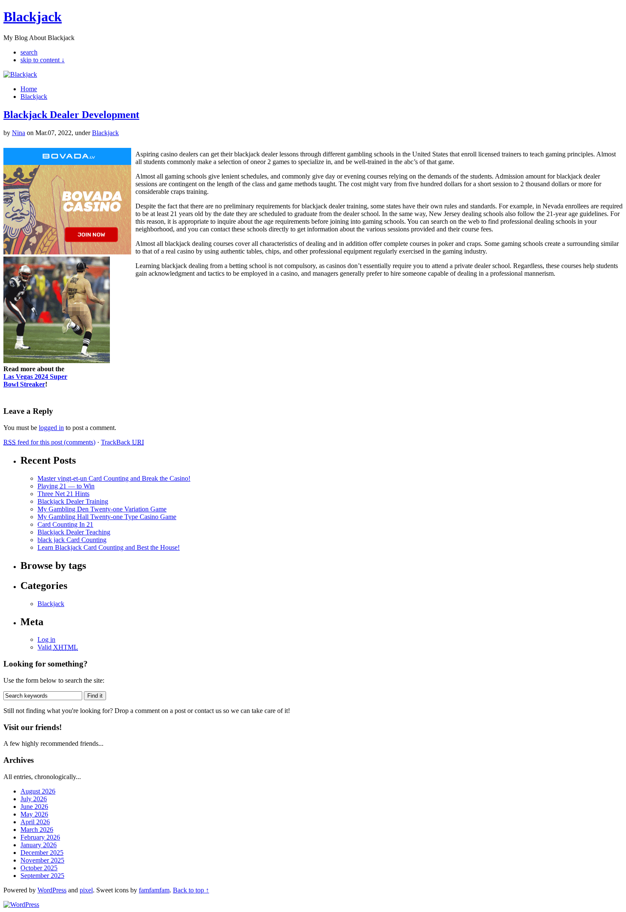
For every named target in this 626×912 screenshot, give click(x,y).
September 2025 (42, 875)
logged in (51, 427)
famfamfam (154, 890)
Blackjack (32, 16)
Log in (46, 639)
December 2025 (41, 852)
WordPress (51, 890)
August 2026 (37, 791)
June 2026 (34, 806)
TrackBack (122, 442)
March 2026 (36, 829)
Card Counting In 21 (65, 524)
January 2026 (38, 845)
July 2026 (33, 798)
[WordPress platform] (21, 904)
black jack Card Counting (71, 539)
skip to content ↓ (42, 59)
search (28, 52)
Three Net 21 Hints (63, 493)
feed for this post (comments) (49, 442)
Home (28, 88)
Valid (57, 647)
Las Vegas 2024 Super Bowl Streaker (35, 380)
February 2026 (40, 837)
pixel (86, 890)
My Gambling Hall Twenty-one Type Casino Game (106, 516)
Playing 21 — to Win (66, 486)
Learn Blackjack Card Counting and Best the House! (108, 547)
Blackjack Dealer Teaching (73, 532)
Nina (18, 132)
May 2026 (34, 814)
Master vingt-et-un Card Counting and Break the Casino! (113, 478)
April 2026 (35, 821)
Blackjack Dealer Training (72, 501)
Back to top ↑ (191, 890)
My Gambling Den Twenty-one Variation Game (102, 509)
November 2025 (42, 860)
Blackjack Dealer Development (71, 114)
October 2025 (38, 868)
